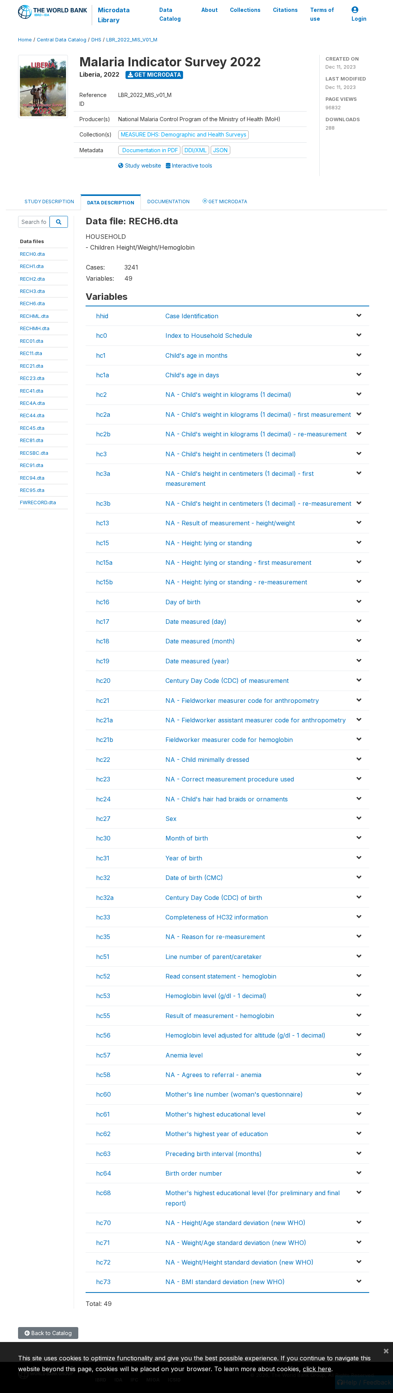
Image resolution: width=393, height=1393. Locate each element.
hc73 (103, 1282)
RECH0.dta (32, 254)
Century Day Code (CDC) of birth (213, 897)
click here (317, 1369)
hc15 (102, 543)
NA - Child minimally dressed (207, 759)
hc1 (101, 355)
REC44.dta (32, 415)
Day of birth (182, 602)
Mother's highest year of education (216, 1134)
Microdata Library (114, 15)
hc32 (103, 878)
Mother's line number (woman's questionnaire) (234, 1094)
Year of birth (183, 858)
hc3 (101, 454)
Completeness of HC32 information (216, 917)
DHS (96, 40)
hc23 (103, 779)
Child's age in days (192, 375)
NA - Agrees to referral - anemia (213, 1075)
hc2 (101, 394)
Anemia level (184, 1055)
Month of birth (186, 838)
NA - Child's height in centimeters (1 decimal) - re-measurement (258, 503)
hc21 (102, 700)
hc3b (103, 503)
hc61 (103, 1114)
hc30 (103, 838)
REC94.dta (32, 478)
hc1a (102, 375)
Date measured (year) (197, 661)
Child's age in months (196, 355)
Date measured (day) (195, 621)
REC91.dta (31, 465)
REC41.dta (31, 391)
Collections (245, 10)
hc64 (103, 1173)
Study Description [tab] (49, 201)
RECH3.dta (32, 291)
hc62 (103, 1134)
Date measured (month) (200, 641)
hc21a (104, 720)
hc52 (103, 976)
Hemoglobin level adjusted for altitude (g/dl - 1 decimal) (245, 1035)
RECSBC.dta (34, 453)
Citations (285, 10)
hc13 (102, 523)
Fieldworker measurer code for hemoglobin (229, 739)
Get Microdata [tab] (227, 201)
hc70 (103, 1223)
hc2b (103, 434)
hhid (102, 316)
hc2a (103, 414)
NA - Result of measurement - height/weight (230, 523)
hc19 (102, 661)
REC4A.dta (32, 403)
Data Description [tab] (110, 203)
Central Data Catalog (61, 40)
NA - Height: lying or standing (208, 543)
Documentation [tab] (168, 201)
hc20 (103, 680)
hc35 (103, 937)
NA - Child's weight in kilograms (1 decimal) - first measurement (258, 414)
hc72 (103, 1262)
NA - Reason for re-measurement (215, 937)
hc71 (103, 1243)
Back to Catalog (51, 1333)
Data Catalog (170, 14)
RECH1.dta (32, 266)
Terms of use (322, 14)
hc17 (102, 621)
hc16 (102, 602)
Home (25, 40)
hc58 (103, 1075)
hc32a (105, 897)
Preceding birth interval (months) (213, 1154)
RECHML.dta (34, 316)
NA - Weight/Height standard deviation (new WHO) (239, 1262)
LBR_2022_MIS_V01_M (131, 40)
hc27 (103, 818)
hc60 (103, 1094)
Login (359, 19)
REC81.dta (31, 440)
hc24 (103, 799)
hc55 (103, 1016)
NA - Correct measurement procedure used (229, 779)
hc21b (104, 739)
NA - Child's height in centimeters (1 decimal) (230, 454)
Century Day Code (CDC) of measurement (227, 680)
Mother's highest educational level (215, 1114)
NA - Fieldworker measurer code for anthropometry (242, 700)
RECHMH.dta (35, 328)
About (209, 10)
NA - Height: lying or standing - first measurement (238, 562)
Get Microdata (157, 74)
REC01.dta (31, 341)
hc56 (103, 1035)
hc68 (103, 1193)
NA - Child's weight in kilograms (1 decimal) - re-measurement (256, 434)
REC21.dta (31, 366)
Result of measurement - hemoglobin (219, 1016)
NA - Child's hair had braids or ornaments (226, 799)
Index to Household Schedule (208, 335)
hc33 (103, 917)
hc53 (103, 996)
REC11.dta (31, 353)
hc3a (103, 473)
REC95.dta (32, 490)
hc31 (102, 858)
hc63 (103, 1154)
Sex (171, 818)
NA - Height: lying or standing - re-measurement (236, 582)
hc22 (103, 759)
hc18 (102, 641)
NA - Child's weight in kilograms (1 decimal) (228, 394)
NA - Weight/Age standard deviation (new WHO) (235, 1243)
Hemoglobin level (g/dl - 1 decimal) (215, 996)
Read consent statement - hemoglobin (220, 976)
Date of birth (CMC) (194, 878)
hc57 (103, 1055)
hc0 (101, 335)
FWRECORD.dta (38, 502)
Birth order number (193, 1173)
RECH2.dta (32, 279)
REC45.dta (32, 428)
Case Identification (191, 316)
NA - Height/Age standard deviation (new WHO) (235, 1223)
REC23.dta (32, 378)
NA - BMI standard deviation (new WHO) (225, 1282)
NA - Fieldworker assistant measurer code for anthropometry (255, 720)
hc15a (104, 562)
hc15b (104, 582)
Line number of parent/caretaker (213, 956)
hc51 (102, 956)
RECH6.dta (32, 303)
